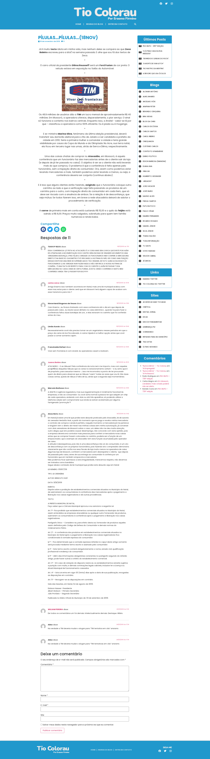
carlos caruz (53, 283)
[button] (135, 24)
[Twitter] (166, 3)
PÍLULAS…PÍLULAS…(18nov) (68, 37)
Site (42, 715)
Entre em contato (117, 24)
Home (78, 24)
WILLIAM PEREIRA (55, 609)
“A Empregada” (148, 368)
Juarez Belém (54, 362)
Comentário (47, 664)
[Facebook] (160, 3)
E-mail (44, 705)
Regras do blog (94, 24)
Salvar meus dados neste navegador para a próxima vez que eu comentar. (78, 725)
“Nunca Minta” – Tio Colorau (154, 371)
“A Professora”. (148, 373)
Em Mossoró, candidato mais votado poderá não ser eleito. (155, 384)
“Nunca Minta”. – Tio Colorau (154, 366)
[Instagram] (171, 3)
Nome (44, 695)
